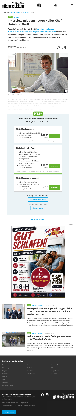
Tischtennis (31, 374)
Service (4, 377)
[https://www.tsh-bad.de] (38, 261)
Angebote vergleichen (38, 199)
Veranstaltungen (7, 386)
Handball (30, 371)
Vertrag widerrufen (9, 412)
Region (4, 371)
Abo (3, 380)
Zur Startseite (39, 220)
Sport (28, 365)
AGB (14, 406)
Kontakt (19, 406)
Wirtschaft (26, 12)
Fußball (29, 368)
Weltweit (54, 374)
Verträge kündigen (29, 406)
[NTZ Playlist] (56, 5)
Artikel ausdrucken (65, 46)
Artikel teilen (59, 46)
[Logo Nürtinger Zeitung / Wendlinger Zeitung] (13, 5)
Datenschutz (7, 406)
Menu (72, 5)
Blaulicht (5, 374)
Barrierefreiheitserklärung (10, 403)
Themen (54, 368)
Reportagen (55, 371)
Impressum (24, 403)
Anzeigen (5, 383)
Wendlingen (6, 368)
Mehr (18, 12)
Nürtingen (16, 17)
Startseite (12, 12)
